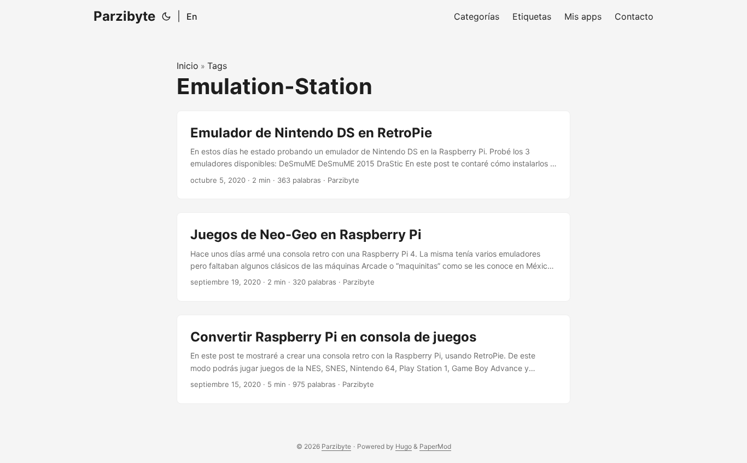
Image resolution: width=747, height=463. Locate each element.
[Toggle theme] (166, 16)
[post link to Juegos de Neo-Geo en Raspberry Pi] (373, 257)
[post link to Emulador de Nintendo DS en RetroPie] (373, 155)
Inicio (188, 65)
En (191, 16)
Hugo (403, 446)
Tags (217, 65)
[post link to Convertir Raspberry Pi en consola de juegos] (373, 359)
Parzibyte (124, 16)
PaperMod (435, 446)
